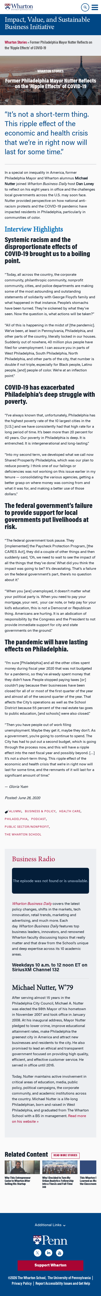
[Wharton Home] (19, 7)
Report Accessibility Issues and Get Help (62, 1284)
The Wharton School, (32, 1278)
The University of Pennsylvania (69, 1278)
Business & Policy (40, 811)
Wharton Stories (16, 43)
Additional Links (48, 1225)
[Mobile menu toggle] (94, 7)
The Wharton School (23, 834)
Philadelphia (16, 819)
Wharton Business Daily (32, 904)
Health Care (70, 811)
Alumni (15, 811)
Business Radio (33, 859)
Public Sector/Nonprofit (27, 827)
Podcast (38, 819)
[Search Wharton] (85, 7)
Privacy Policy (22, 1284)
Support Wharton (50, 1265)
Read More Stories (66, 1155)
